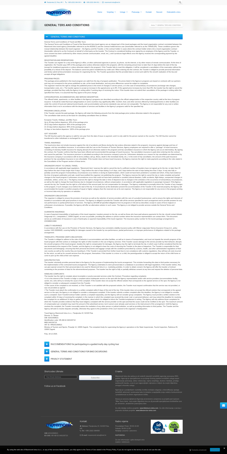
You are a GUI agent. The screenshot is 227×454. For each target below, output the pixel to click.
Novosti (159, 12)
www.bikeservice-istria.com (146, 410)
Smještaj (110, 12)
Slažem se (215, 449)
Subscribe (95, 377)
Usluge (122, 12)
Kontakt (149, 12)
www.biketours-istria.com (149, 408)
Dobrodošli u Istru (173, 12)
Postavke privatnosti (198, 450)
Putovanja (135, 12)
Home (99, 12)
